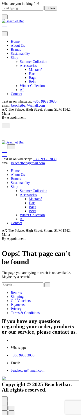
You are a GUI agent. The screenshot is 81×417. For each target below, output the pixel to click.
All (22, 90)
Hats (32, 74)
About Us (18, 45)
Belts (32, 82)
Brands (16, 49)
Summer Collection (33, 61)
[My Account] (13, 126)
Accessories (28, 65)
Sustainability (20, 53)
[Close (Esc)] (5, 408)
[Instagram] (6, 121)
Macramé (35, 70)
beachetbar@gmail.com (28, 105)
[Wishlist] (4, 130)
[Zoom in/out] (11, 408)
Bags (32, 78)
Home (15, 41)
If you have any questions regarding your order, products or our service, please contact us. (39, 326)
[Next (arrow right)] (11, 413)
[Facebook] (3, 121)
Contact (16, 94)
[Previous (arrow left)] (5, 413)
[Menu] (5, 17)
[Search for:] (22, 284)
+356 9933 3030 (44, 101)
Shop (14, 57)
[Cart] (4, 25)
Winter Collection (32, 86)
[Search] (6, 126)
